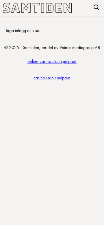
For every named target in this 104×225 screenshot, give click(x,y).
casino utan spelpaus (52, 77)
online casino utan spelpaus (52, 61)
